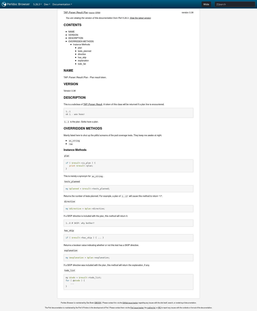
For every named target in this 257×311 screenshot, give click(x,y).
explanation (83, 60)
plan (80, 47)
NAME (71, 31)
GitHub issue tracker (130, 302)
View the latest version (140, 17)
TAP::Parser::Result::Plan (76, 12)
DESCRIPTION (75, 37)
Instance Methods (81, 44)
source (91, 12)
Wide (206, 4)
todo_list (82, 63)
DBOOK (98, 302)
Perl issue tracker (137, 307)
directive (82, 54)
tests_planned (84, 50)
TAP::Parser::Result (92, 104)
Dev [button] (46, 4)
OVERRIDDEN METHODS (81, 41)
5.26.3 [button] (36, 4)
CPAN (97, 12)
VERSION (73, 34)
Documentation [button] (61, 4)
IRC (159, 307)
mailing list (151, 307)
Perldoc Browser (18, 4)
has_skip (82, 57)
